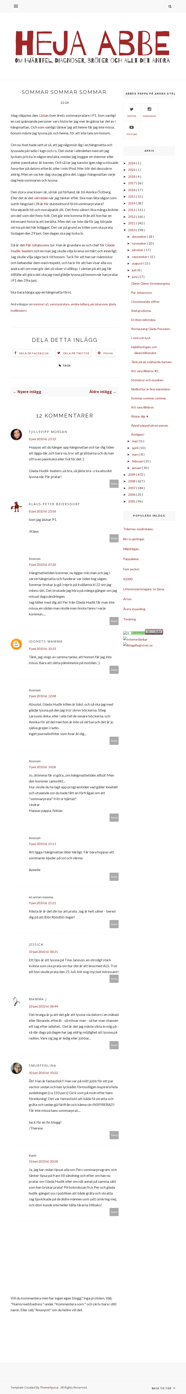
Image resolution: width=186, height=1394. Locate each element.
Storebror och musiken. (147, 380)
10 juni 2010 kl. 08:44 (43, 1006)
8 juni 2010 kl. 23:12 (42, 439)
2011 (132, 223)
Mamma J (38, 999)
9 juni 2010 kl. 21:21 (42, 903)
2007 (132, 488)
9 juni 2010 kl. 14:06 (42, 767)
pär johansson (99, 304)
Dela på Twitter (76, 353)
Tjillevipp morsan (48, 432)
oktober (138, 250)
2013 (132, 210)
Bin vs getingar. (134, 539)
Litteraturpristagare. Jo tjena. (144, 589)
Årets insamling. (134, 609)
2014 (132, 203)
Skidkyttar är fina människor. (151, 389)
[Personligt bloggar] (136, 633)
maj (134, 441)
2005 (132, 501)
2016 (132, 190)
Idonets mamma (46, 641)
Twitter (131, 116)
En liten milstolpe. (143, 320)
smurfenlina (42, 1065)
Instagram (149, 116)
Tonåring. (130, 619)
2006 (132, 494)
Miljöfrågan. (131, 549)
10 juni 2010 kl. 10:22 (43, 1073)
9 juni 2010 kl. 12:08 (42, 696)
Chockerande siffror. (145, 302)
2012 (132, 217)
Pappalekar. (131, 559)
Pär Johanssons (37, 245)
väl (36, 198)
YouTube (131, 134)
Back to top (162, 1388)
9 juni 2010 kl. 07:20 (42, 564)
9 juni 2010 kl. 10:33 (42, 649)
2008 (132, 481)
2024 (132, 163)
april (135, 448)
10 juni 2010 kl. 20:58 (43, 1161)
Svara (114, 483)
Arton (127, 599)
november (139, 243)
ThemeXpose (49, 1387)
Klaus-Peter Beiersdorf (54, 504)
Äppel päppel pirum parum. (150, 425)
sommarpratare (60, 304)
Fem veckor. (131, 569)
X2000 (127, 579)
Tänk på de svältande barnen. (151, 362)
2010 (132, 230)
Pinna (108, 353)
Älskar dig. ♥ (139, 416)
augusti (137, 263)
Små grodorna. (141, 311)
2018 (132, 176)
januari (137, 468)
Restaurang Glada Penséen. (151, 329)
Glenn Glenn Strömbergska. (150, 283)
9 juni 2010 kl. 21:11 (42, 844)
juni (135, 277)
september (140, 257)
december (139, 236)
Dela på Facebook (34, 353)
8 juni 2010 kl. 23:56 (42, 511)
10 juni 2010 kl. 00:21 (43, 952)
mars (136, 454)
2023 (132, 170)
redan (43, 198)
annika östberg (80, 304)
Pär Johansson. (141, 292)
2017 (132, 183)
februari (138, 461)
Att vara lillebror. (142, 407)
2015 (132, 196)
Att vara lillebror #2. (145, 371)
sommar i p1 (41, 304)
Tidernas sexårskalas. (138, 529)
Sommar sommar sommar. (148, 398)
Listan (44, 115)
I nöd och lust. (141, 338)
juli (134, 270)
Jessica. (36, 944)
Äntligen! (137, 434)
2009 (132, 474)
